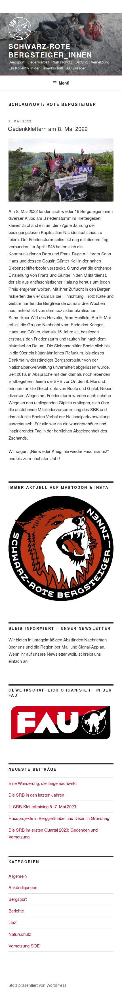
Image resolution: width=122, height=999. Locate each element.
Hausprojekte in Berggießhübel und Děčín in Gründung (59, 818)
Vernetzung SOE (24, 946)
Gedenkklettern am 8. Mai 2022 (48, 128)
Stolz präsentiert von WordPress (37, 985)
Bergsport (18, 899)
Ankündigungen (23, 887)
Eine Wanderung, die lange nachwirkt (43, 783)
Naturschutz (20, 934)
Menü (64, 83)
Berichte (16, 911)
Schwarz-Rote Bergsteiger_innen (50, 50)
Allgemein (18, 876)
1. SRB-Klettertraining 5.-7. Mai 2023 (42, 806)
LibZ (12, 922)
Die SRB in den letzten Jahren (36, 795)
